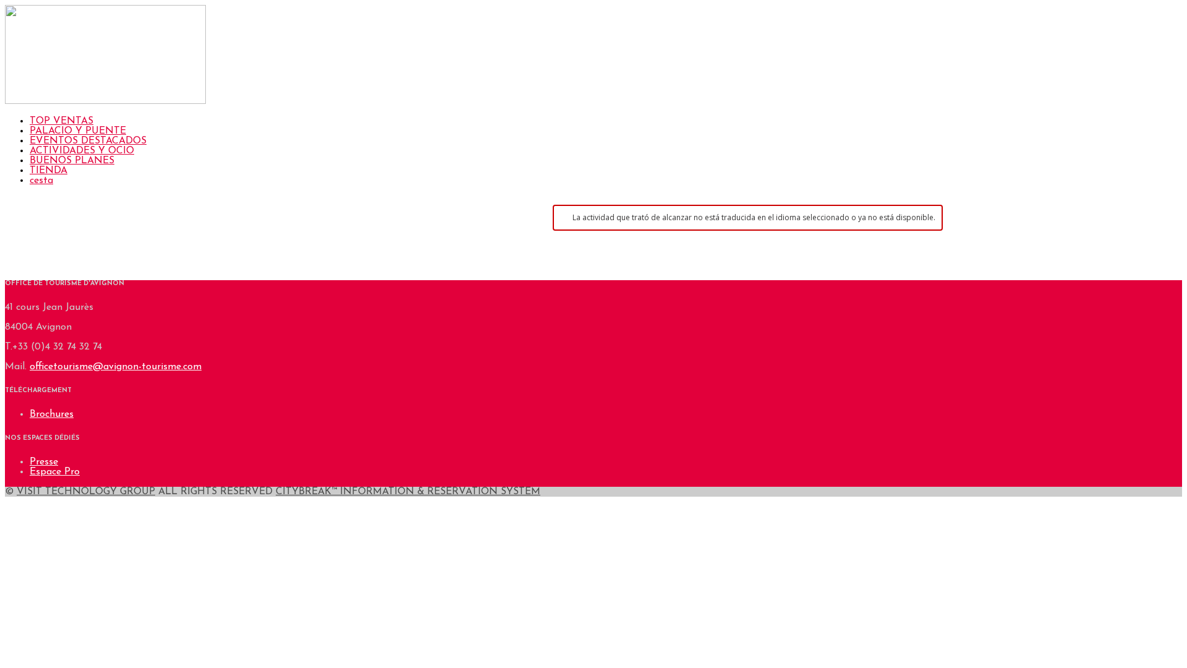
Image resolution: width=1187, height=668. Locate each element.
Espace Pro (55, 472)
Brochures (52, 414)
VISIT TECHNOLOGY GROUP (86, 492)
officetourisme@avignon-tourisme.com (116, 367)
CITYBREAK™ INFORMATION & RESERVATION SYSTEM (408, 492)
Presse (44, 462)
